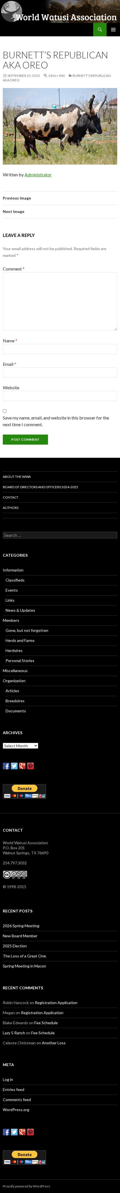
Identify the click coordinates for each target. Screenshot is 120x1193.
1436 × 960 (56, 75)
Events (12, 590)
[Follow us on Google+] (22, 766)
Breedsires (15, 700)
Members (11, 620)
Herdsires (14, 650)
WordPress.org (16, 1109)
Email (9, 364)
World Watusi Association (33, 30)
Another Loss (54, 1042)
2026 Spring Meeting (21, 925)
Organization (14, 680)
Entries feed (13, 1089)
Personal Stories (20, 660)
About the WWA (17, 477)
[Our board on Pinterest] (30, 766)
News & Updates (20, 610)
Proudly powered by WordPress (26, 1186)
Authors (10, 508)
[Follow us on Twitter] (14, 766)
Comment (14, 268)
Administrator (38, 174)
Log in (8, 1079)
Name (10, 340)
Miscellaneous (15, 670)
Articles (12, 690)
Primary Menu (113, 29)
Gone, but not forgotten (27, 630)
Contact (10, 497)
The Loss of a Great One (24, 956)
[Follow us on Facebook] (6, 766)
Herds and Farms (20, 640)
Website (11, 387)
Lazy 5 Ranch (14, 1032)
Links (10, 600)
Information (13, 570)
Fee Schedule (46, 1022)
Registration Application (56, 1002)
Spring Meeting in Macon (24, 966)
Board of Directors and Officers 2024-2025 (40, 487)
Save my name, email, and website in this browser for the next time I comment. (56, 421)
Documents (16, 710)
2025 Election (15, 945)
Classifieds (15, 580)
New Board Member (20, 935)
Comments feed (17, 1099)
